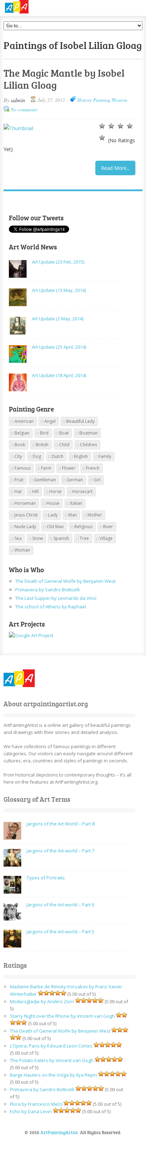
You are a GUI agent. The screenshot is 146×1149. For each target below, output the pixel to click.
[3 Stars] (120, 126)
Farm (46, 468)
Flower (68, 468)
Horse (55, 491)
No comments (24, 109)
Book (20, 445)
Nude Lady (25, 527)
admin (18, 100)
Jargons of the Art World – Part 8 (61, 824)
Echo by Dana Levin (31, 1111)
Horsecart (82, 491)
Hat (18, 491)
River (108, 527)
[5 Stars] (102, 137)
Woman (22, 550)
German (75, 480)
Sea (18, 538)
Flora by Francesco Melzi (36, 1104)
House (53, 503)
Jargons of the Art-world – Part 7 (60, 850)
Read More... (115, 168)
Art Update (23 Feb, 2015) (58, 262)
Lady (53, 515)
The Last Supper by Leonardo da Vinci (55, 598)
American (24, 421)
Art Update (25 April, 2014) (59, 347)
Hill (35, 491)
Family (105, 456)
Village (106, 538)
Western (119, 99)
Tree (84, 538)
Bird (44, 433)
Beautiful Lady (80, 421)
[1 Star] (102, 126)
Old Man (55, 527)
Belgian (22, 433)
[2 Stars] (111, 126)
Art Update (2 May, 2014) (57, 318)
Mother (95, 515)
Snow (37, 538)
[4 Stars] (129, 126)
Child (64, 445)
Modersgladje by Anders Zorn (42, 1001)
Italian (76, 503)
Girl (97, 480)
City (18, 456)
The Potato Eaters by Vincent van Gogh (52, 1060)
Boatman (88, 433)
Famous (22, 468)
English (81, 456)
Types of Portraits (46, 877)
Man (72, 515)
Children (88, 445)
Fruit (19, 480)
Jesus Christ (26, 515)
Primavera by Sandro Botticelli (47, 589)
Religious (83, 527)
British (42, 445)
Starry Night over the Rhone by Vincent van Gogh (62, 1016)
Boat (64, 433)
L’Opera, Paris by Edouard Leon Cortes (51, 1046)
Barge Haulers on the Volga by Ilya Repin (53, 1075)
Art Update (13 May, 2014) (59, 290)
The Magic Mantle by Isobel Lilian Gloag (64, 79)
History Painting (93, 99)
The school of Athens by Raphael (50, 606)
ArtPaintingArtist (31, 7)
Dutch (57, 456)
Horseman (25, 503)
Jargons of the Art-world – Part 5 (60, 931)
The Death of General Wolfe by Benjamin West (65, 581)
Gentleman (45, 480)
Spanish (61, 538)
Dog (37, 456)
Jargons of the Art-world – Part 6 (60, 904)
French (93, 468)
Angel (50, 421)
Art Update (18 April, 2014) (59, 375)
